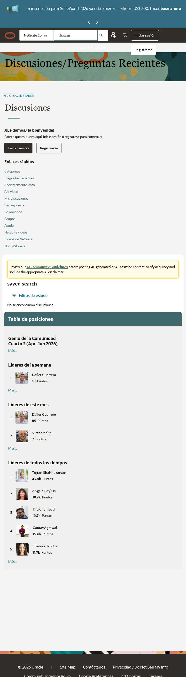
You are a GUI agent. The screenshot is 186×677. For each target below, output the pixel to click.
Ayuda (9, 225)
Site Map (67, 666)
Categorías (12, 171)
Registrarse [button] (49, 148)
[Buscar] (103, 35)
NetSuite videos (16, 232)
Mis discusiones (16, 198)
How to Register (91, 47)
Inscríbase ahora (165, 8)
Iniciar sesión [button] (18, 148)
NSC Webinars (14, 246)
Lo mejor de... (14, 212)
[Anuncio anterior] (89, 22)
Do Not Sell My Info (151, 666)
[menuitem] (145, 35)
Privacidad (122, 666)
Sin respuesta (14, 205)
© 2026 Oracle (30, 666)
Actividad (11, 191)
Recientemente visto (19, 184)
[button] (93, 377)
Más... (12, 350)
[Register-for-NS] (113, 35)
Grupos (10, 218)
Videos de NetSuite (18, 239)
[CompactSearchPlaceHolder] (125, 35)
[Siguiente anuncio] (97, 22)
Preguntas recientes (19, 178)
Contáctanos (94, 666)
